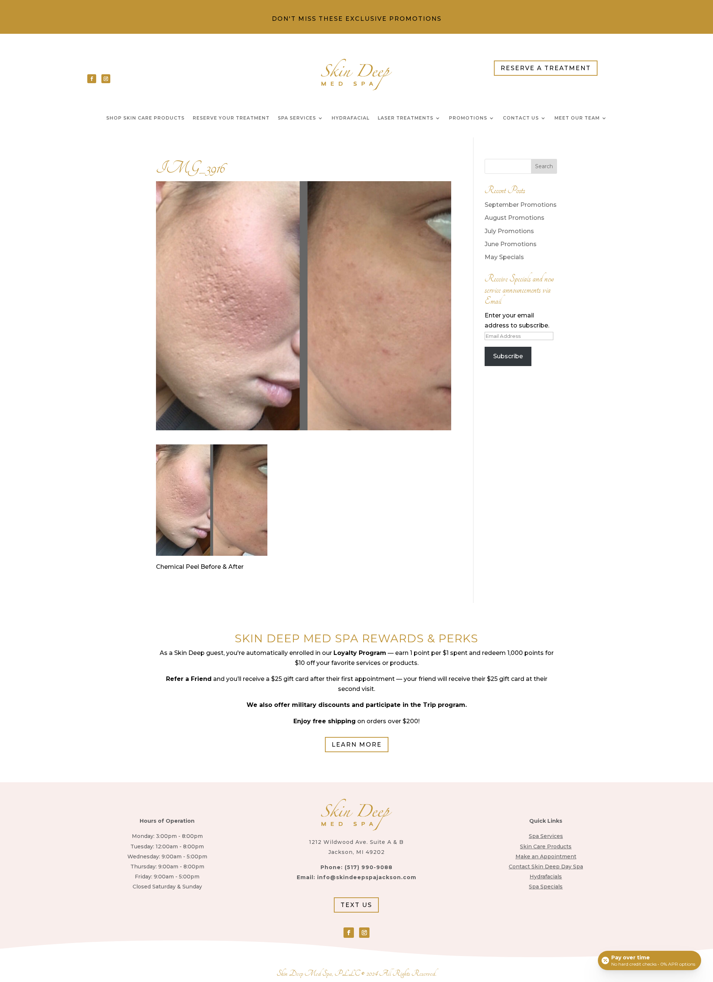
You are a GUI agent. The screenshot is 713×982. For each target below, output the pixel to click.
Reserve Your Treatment (231, 118)
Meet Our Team (577, 118)
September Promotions (521, 204)
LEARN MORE (357, 744)
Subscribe (508, 356)
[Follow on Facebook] (91, 78)
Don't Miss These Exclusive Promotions (357, 18)
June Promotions (511, 244)
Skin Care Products (546, 846)
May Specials (504, 257)
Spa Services (297, 118)
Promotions (468, 118)
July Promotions (509, 231)
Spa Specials (546, 886)
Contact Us (521, 118)
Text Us (356, 904)
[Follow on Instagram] (105, 78)
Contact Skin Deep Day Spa (546, 866)
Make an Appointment (545, 856)
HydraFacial (350, 118)
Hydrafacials (546, 876)
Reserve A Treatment (546, 68)
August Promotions (514, 217)
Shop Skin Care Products (145, 118)
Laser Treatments (405, 118)
